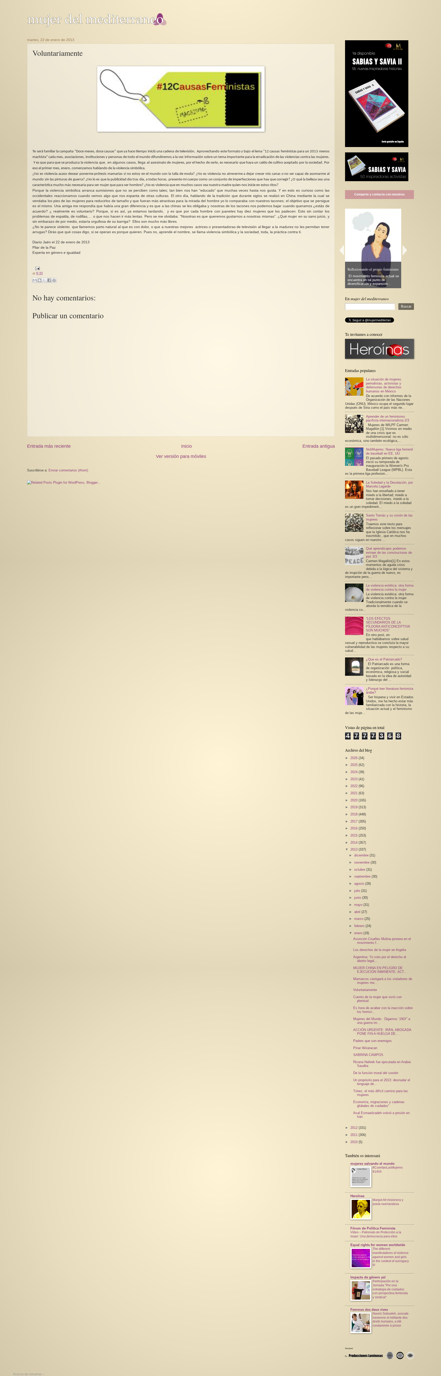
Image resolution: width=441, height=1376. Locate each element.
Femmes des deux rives (369, 1310)
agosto (359, 883)
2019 (354, 807)
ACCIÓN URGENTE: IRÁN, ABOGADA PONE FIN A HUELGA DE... (382, 1032)
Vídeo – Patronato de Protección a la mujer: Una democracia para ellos (375, 1234)
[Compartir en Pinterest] (54, 280)
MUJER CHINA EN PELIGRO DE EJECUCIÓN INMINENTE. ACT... (380, 970)
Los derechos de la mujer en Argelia (379, 950)
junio (358, 897)
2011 (354, 1135)
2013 (354, 849)
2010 (354, 1142)
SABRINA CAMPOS (368, 1055)
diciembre (362, 855)
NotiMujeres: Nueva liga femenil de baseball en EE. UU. (389, 451)
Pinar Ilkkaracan (365, 1048)
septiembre (363, 876)
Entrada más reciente (49, 446)
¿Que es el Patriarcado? (384, 659)
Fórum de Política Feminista (372, 1228)
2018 (354, 814)
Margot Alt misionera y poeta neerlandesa (388, 1202)
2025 (354, 765)
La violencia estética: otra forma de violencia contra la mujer (389, 587)
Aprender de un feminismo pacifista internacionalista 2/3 (387, 418)
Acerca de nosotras (27, 1374)
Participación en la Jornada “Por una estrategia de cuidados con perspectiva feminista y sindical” (390, 1289)
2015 (354, 835)
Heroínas (357, 1196)
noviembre (362, 862)
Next (405, 250)
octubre (360, 869)
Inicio (186, 446)
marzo (359, 919)
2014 (354, 842)
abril (357, 912)
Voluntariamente (365, 990)
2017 (354, 821)
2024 (354, 772)
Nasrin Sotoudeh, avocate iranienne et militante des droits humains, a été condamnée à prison (391, 1320)
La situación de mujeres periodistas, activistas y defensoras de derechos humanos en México (383, 385)
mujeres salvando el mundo (372, 1164)
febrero (359, 926)
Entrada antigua (318, 446)
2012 (354, 1128)
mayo (358, 905)
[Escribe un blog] (39, 280)
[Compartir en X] (44, 280)
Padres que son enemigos (372, 1041)
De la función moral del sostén (375, 1073)
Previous (341, 250)
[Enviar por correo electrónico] (34, 280)
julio (357, 891)
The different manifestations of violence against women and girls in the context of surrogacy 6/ (391, 1257)
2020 (354, 800)
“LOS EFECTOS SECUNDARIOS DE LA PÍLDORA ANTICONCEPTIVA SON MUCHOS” (388, 624)
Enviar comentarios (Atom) (68, 470)
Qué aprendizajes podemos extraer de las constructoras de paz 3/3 (389, 552)
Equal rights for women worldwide (377, 1245)
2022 (354, 786)
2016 (354, 828)
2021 (354, 793)
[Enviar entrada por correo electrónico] (36, 268)
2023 (354, 779)
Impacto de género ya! (368, 1277)
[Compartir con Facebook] (49, 280)
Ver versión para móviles (181, 456)
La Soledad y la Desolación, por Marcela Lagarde (389, 484)
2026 (354, 758)
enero (358, 933)
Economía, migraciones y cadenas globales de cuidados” (379, 1104)
